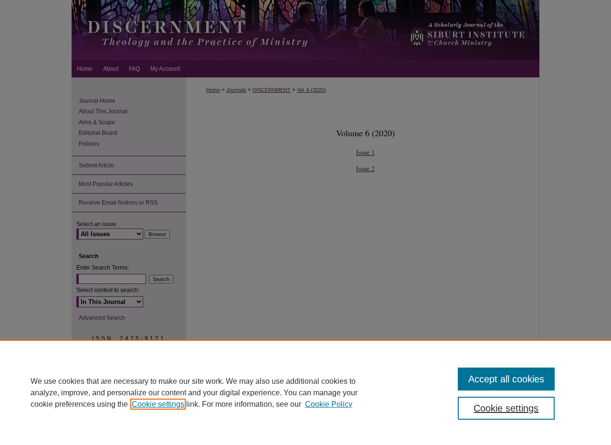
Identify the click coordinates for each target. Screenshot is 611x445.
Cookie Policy (328, 404)
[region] (305, 392)
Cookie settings (158, 404)
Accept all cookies (506, 379)
